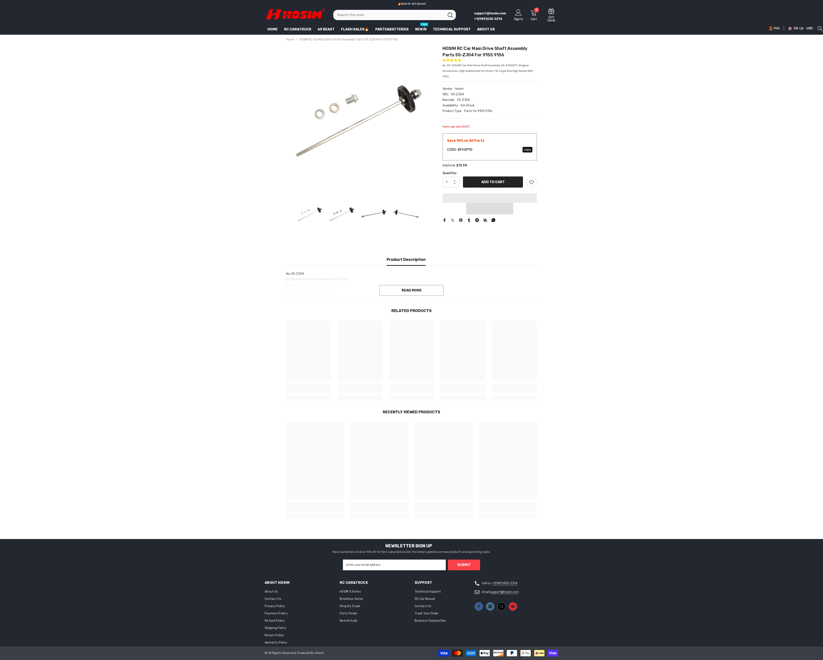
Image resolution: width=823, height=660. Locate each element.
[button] (452, 60)
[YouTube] (513, 606)
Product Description (406, 259)
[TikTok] (501, 606)
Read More (412, 290)
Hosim (459, 89)
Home (290, 39)
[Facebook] (444, 220)
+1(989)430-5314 (504, 583)
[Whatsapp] (493, 220)
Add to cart (493, 182)
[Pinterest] (461, 220)
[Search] (394, 15)
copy (527, 150)
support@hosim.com (504, 592)
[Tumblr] (469, 220)
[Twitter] (453, 220)
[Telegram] (477, 220)
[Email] (485, 220)
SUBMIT (464, 565)
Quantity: (450, 173)
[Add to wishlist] (531, 182)
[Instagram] (490, 606)
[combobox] (389, 15)
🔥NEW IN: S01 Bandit (412, 3)
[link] (308, 390)
